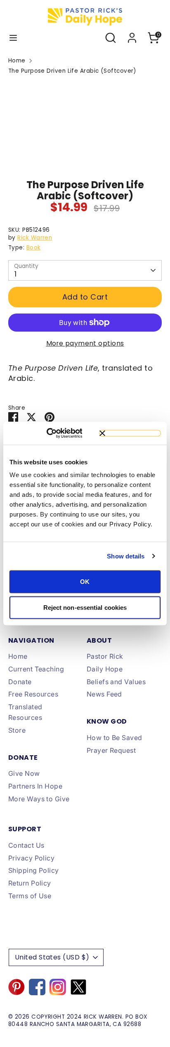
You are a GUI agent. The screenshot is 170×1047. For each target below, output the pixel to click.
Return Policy (29, 883)
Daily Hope (105, 669)
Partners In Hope (35, 786)
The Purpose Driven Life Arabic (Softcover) (72, 71)
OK (85, 581)
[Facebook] (37, 987)
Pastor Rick (105, 656)
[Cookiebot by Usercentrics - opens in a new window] (58, 433)
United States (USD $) (52, 957)
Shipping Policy (33, 870)
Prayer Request (111, 750)
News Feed (104, 694)
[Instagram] (58, 987)
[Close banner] (130, 433)
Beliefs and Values (116, 682)
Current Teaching (36, 669)
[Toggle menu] (13, 38)
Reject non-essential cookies (85, 607)
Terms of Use (29, 896)
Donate (20, 682)
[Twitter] (78, 987)
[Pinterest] (16, 987)
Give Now (24, 773)
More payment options (85, 343)
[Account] (132, 35)
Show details (125, 556)
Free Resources (33, 694)
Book (33, 247)
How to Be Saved (114, 737)
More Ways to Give (39, 799)
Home (17, 61)
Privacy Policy (31, 858)
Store (17, 730)
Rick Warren (34, 238)
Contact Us (26, 845)
